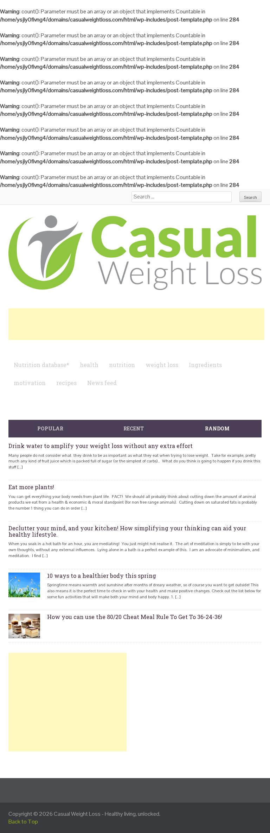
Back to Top (23, 821)
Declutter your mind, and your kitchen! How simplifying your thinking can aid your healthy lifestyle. (127, 531)
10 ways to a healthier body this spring (101, 575)
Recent (133, 428)
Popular (50, 428)
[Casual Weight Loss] (135, 252)
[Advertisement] (136, 324)
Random (217, 428)
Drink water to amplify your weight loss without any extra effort (100, 445)
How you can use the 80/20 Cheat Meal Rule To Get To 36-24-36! (134, 616)
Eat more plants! (31, 487)
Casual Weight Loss (77, 814)
